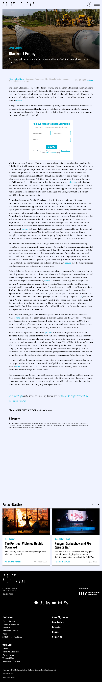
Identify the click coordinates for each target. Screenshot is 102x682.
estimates (72, 182)
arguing (25, 228)
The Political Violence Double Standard (24, 545)
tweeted (19, 100)
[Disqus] (51, 464)
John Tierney (10, 538)
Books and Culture (10, 630)
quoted (48, 332)
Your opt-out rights (8, 677)
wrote (17, 366)
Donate (15, 418)
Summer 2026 (41, 562)
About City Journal (60, 617)
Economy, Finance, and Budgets (39, 79)
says (80, 296)
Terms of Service (50, 152)
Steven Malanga (15, 47)
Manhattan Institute (10, 652)
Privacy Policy (65, 151)
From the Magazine (14, 562)
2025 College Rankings (12, 637)
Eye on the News (9, 621)
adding (47, 280)
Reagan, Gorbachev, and (73, 545)
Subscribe (56, 627)
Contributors (58, 622)
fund (18, 317)
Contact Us (57, 636)
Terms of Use (8, 658)
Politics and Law (22, 81)
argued (68, 262)
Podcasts (6, 627)
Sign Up (51, 147)
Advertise (6, 648)
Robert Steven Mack (62, 538)
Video (4, 634)
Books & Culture (63, 562)
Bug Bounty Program (11, 661)
